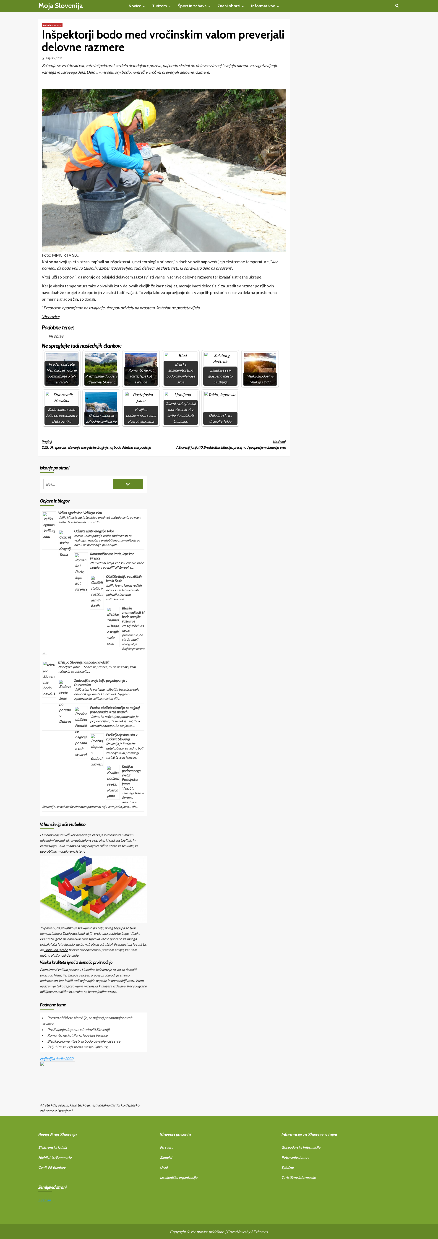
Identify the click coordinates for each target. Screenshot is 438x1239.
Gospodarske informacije (301, 1147)
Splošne (288, 1167)
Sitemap (44, 1200)
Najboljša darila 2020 (56, 1058)
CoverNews (236, 1231)
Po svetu (166, 1147)
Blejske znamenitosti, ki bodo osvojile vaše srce (133, 614)
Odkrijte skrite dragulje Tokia (94, 531)
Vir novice (51, 316)
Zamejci (166, 1157)
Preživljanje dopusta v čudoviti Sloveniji (121, 737)
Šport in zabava (192, 5)
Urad (164, 1167)
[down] (143, 6)
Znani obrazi (229, 5)
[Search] (397, 6)
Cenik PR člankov (51, 1167)
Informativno (263, 5)
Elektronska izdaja (52, 1147)
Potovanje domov (295, 1157)
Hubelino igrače (56, 950)
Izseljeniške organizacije (178, 1177)
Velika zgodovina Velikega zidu (80, 513)
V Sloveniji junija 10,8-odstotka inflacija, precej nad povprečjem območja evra (230, 445)
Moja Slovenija (60, 5)
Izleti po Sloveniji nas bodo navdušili (83, 662)
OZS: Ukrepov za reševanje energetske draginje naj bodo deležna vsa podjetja (96, 445)
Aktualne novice (52, 25)
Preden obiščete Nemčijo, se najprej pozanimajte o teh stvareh (115, 709)
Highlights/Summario (55, 1157)
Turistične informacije (299, 1177)
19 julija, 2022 (54, 58)
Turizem (159, 5)
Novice (135, 5)
